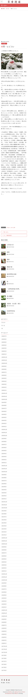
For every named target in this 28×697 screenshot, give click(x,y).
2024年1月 (4, 426)
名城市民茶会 (11, 311)
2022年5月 (4, 486)
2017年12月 (4, 646)
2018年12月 (4, 610)
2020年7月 (4, 552)
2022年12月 (4, 465)
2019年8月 (4, 586)
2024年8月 (4, 405)
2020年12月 (4, 537)
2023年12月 (4, 429)
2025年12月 (4, 357)
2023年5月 (4, 450)
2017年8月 (4, 658)
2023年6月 (4, 447)
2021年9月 (4, 510)
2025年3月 (4, 384)
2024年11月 (4, 396)
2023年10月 (4, 435)
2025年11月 (4, 360)
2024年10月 (4, 399)
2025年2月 (4, 387)
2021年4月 (4, 525)
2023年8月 (4, 441)
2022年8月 (4, 477)
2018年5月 (4, 631)
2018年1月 (4, 643)
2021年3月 (4, 528)
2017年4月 (4, 670)
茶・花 (12, 227)
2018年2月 (4, 640)
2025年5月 (4, 378)
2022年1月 (4, 498)
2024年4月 (4, 417)
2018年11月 (4, 613)
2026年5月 (4, 342)
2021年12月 (4, 501)
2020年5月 (4, 559)
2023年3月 (4, 456)
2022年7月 (4, 480)
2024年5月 (4, 414)
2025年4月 (4, 381)
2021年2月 (4, 531)
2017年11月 (4, 649)
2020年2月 (4, 568)
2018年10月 (4, 616)
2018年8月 (4, 622)
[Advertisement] (14, 25)
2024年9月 (4, 402)
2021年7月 (4, 516)
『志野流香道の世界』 (13, 289)
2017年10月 (4, 652)
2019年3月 (4, 601)
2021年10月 (4, 507)
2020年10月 (4, 543)
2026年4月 (4, 345)
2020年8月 (4, 549)
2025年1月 (4, 390)
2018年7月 (4, 625)
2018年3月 (4, 637)
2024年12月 (4, 393)
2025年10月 (4, 363)
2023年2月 (4, 459)
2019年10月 (4, 580)
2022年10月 (4, 471)
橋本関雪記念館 (11, 274)
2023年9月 (4, 438)
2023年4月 (4, 453)
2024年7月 (4, 408)
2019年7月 (4, 589)
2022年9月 (4, 474)
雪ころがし (6, 232)
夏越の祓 (9, 267)
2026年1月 (4, 354)
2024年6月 (4, 411)
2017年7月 (4, 661)
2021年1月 (4, 534)
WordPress (10, 691)
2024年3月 (4, 420)
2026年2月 (4, 351)
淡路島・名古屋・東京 (13, 303)
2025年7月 (4, 372)
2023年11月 (4, 432)
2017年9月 (4, 655)
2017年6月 (4, 664)
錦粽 (8, 252)
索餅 (8, 259)
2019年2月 (4, 604)
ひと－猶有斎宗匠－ (8, 235)
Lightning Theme (17, 691)
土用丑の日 (10, 245)
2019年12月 (4, 574)
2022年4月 (4, 489)
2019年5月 (4, 595)
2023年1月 (4, 462)
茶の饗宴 (9, 296)
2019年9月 (4, 583)
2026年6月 (4, 339)
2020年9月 (4, 546)
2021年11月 (4, 504)
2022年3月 (4, 492)
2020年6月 (4, 556)
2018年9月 (4, 619)
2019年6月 (4, 592)
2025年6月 (4, 375)
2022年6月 (4, 483)
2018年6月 (4, 628)
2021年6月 (4, 519)
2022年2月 (4, 495)
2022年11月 (4, 468)
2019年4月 (4, 598)
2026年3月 (4, 348)
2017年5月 (4, 667)
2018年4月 (4, 634)
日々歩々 (4, 43)
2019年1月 (4, 607)
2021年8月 (4, 513)
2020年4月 (4, 562)
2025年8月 (4, 369)
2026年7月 (4, 336)
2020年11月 (4, 540)
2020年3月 (4, 565)
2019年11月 (4, 577)
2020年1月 (4, 571)
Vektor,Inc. (16, 693)
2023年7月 (4, 444)
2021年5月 (4, 522)
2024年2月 (4, 423)
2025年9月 (4, 366)
